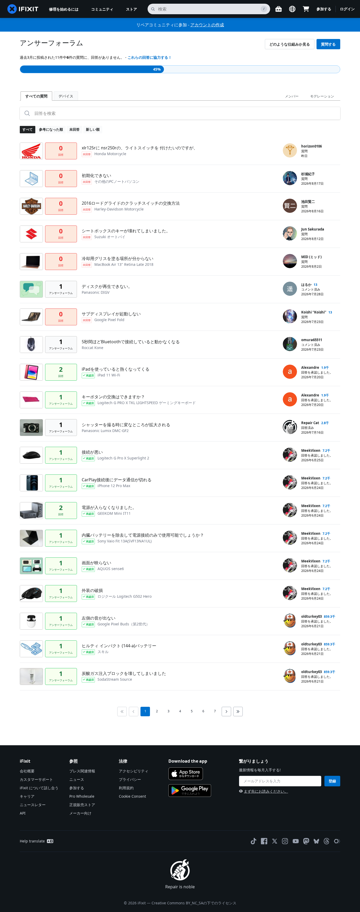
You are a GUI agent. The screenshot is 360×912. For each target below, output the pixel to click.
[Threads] (326, 841)
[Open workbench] (278, 9)
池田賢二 (308, 201)
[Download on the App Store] (185, 773)
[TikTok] (253, 841)
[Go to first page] (122, 711)
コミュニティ (102, 9)
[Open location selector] (292, 9)
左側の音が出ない (98, 618)
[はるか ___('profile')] (290, 289)
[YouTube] (296, 841)
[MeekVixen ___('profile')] (290, 455)
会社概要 (27, 770)
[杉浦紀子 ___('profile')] (290, 178)
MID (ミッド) (311, 256)
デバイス (66, 96)
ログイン (347, 8)
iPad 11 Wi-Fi (109, 374)
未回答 (74, 129)
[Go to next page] (226, 711)
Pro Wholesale (81, 796)
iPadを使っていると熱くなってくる (115, 369)
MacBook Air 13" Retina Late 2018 (123, 264)
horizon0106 (311, 146)
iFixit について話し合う (39, 787)
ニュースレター (33, 804)
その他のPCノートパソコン (116, 181)
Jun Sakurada (312, 229)
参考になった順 (51, 129)
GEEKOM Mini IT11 (114, 513)
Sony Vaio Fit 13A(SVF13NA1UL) (125, 540)
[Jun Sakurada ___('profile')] (290, 233)
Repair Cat (310, 422)
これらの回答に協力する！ (150, 57)
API (23, 813)
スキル (103, 651)
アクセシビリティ (133, 770)
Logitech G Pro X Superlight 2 (123, 457)
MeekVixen (310, 450)
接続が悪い (92, 452)
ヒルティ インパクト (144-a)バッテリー (119, 646)
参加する (324, 8)
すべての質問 (36, 96)
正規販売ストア (82, 804)
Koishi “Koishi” (313, 312)
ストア (131, 9)
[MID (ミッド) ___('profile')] (290, 261)
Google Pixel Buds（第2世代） (124, 623)
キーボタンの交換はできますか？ (113, 397)
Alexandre (310, 367)
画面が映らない (96, 563)
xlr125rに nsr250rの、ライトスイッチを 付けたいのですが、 (140, 148)
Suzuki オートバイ (109, 236)
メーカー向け (80, 813)
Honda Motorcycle (110, 153)
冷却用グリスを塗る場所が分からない (117, 258)
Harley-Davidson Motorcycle (119, 209)
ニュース (76, 779)
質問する (328, 44)
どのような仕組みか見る (289, 44)
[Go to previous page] (133, 711)
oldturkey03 (311, 616)
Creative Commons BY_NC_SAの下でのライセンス (194, 902)
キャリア (27, 796)
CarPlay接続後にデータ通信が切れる (117, 480)
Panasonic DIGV (95, 292)
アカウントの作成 (207, 25)
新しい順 (93, 129)
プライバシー (130, 779)
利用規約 (126, 787)
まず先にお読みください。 (266, 791)
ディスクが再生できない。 (107, 286)
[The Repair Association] (337, 841)
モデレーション (322, 96)
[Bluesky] (316, 841)
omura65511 (311, 339)
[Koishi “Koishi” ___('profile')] (290, 316)
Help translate (32, 841)
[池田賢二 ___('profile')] (290, 206)
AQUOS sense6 (111, 568)
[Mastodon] (306, 841)
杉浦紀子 (308, 173)
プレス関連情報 (82, 770)
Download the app (187, 761)
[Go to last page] (238, 711)
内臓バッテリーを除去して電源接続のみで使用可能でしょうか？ (143, 535)
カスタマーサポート (36, 779)
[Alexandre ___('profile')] (290, 372)
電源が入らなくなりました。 (109, 507)
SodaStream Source (115, 679)
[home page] (22, 9)
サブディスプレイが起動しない (111, 314)
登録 (332, 780)
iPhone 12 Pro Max (114, 485)
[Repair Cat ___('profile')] (290, 427)
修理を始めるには (64, 9)
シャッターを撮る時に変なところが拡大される (126, 425)
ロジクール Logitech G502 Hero (125, 596)
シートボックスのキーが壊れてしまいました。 (126, 231)
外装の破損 (92, 590)
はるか (306, 284)
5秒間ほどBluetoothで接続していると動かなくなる (131, 342)
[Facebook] (264, 841)
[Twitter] (274, 841)
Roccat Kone (92, 347)
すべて (27, 129)
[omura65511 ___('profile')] (290, 344)
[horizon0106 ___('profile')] (290, 150)
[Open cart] (306, 9)
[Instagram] (285, 841)
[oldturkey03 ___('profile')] (290, 621)
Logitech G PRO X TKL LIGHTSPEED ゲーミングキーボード (147, 402)
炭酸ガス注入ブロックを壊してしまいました (124, 673)
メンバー (292, 96)
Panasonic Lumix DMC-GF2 (105, 430)
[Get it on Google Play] (189, 790)
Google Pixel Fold (109, 319)
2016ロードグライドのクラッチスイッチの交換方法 (131, 203)
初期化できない (96, 175)
